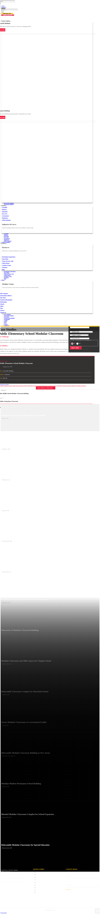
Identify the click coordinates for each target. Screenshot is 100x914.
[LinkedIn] (7, 888)
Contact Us (38, 887)
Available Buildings (41, 882)
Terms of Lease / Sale (41, 885)
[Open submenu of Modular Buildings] (10, 21)
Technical (38, 880)
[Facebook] (4, 888)
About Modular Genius (41, 872)
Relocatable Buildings (41, 874)
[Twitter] (1, 888)
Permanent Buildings (41, 877)
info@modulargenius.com (7, 880)
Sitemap (38, 892)
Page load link (4, 912)
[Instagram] (3, 888)
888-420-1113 (4, 876)
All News (68, 889)
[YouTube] (6, 888)
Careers (38, 890)
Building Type (74, 330)
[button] (3, 8)
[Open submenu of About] (4, 280)
